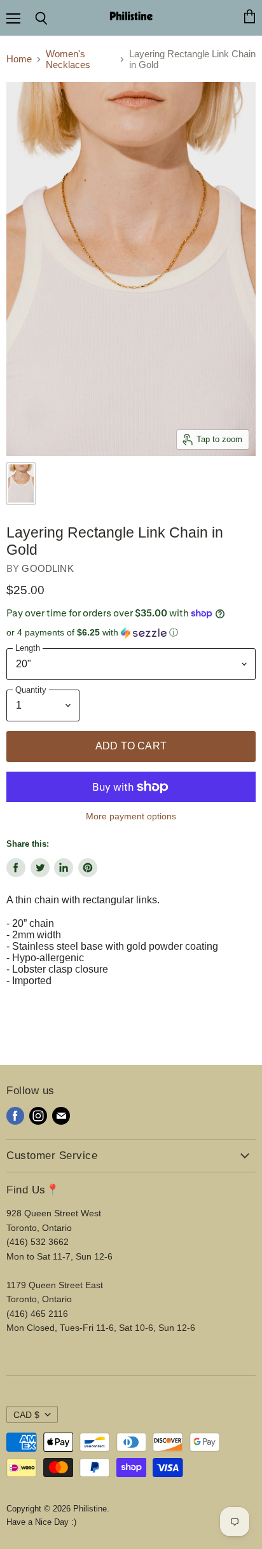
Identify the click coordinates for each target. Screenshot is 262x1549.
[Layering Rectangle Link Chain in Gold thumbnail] (21, 483)
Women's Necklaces (68, 59)
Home (19, 58)
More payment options (131, 816)
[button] (131, 633)
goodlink (47, 568)
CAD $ (26, 1415)
